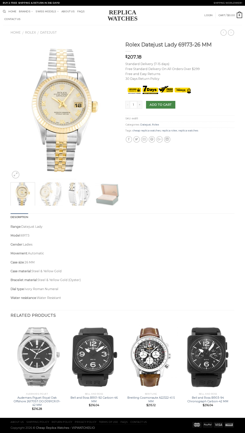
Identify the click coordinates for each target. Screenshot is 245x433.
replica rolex (169, 130)
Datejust (48, 32)
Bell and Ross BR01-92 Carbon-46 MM (94, 399)
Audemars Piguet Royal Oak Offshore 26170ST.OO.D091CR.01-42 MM (37, 401)
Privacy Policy (85, 422)
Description (19, 217)
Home (12, 11)
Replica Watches (123, 15)
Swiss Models (46, 11)
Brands (24, 11)
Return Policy (62, 422)
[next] (112, 109)
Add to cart (161, 104)
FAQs (81, 11)
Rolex (30, 32)
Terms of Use (108, 422)
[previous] (17, 109)
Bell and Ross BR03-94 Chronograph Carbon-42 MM (207, 399)
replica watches (188, 130)
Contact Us (12, 19)
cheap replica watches (146, 130)
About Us (68, 11)
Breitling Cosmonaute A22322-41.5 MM (151, 399)
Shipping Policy (37, 422)
